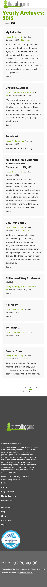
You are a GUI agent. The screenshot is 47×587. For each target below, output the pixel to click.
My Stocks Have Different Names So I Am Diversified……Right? (22, 163)
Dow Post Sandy (16, 222)
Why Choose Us (8, 491)
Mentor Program (8, 496)
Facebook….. (14, 136)
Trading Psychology (13, 92)
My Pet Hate (13, 32)
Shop (3, 516)
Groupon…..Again (17, 88)
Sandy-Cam (14, 351)
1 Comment (25, 230)
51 (23, 391)
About (4, 487)
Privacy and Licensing (10, 476)
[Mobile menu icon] (42, 4)
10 (35, 387)
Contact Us (6, 520)
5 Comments (25, 40)
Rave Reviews (7, 500)
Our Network (7, 507)
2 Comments (24, 359)
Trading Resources (12, 37)
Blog (3, 511)
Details (8, 77)
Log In (4, 525)
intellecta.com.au (26, 573)
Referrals (16, 479)
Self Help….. (13, 327)
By (26, 37)
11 (41, 387)
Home (4, 483)
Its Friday (12, 305)
